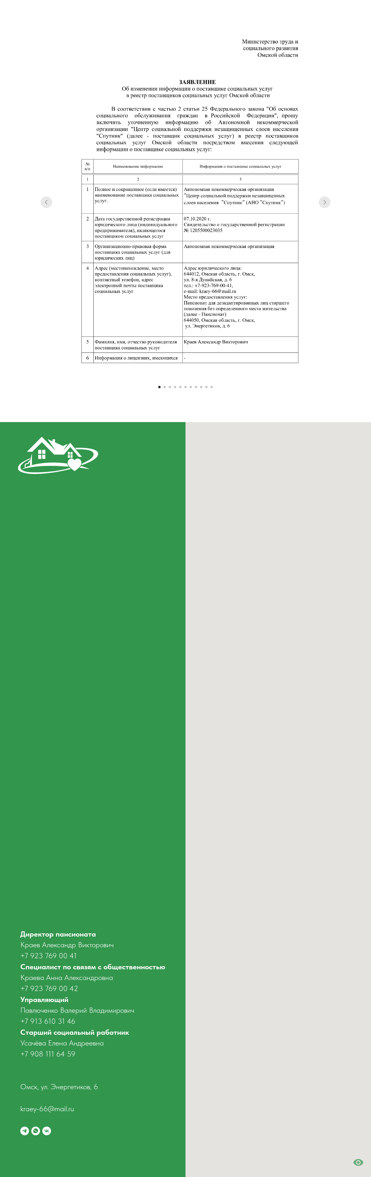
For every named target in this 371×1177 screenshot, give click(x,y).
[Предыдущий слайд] (46, 202)
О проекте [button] (163, 13)
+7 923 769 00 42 (49, 988)
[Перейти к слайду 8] (196, 387)
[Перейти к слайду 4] (175, 387)
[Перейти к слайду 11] (211, 387)
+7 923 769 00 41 (48, 955)
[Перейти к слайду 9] (201, 387)
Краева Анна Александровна (66, 977)
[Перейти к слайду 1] (159, 387)
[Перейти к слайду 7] (191, 387)
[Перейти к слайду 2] (164, 387)
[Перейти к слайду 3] (170, 387)
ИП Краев (95, 13)
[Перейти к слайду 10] (206, 387)
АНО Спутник (128, 13)
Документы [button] (225, 13)
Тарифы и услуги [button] (263, 13)
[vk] (347, 13)
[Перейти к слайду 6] (185, 387)
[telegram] (322, 13)
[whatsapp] (335, 13)
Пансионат (193, 13)
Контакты (299, 13)
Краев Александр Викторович (67, 944)
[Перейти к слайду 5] (180, 387)
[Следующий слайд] (324, 202)
